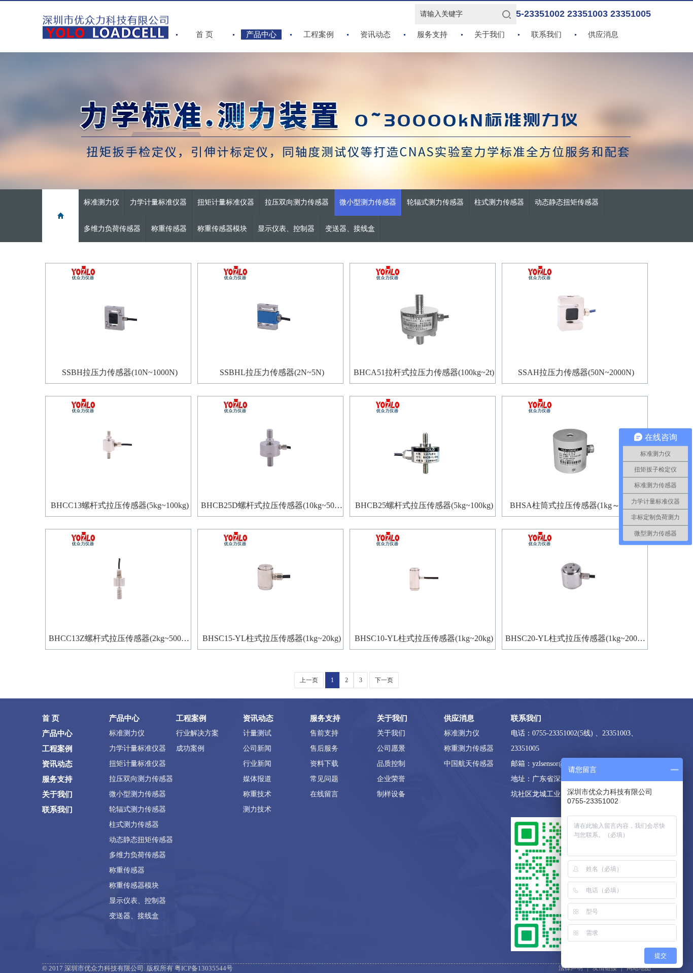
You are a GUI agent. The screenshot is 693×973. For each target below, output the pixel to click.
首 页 (204, 34)
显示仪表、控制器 (286, 228)
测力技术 (257, 809)
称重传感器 (169, 228)
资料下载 (324, 763)
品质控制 (391, 763)
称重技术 (257, 794)
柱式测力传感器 (499, 202)
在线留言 (324, 794)
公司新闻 (257, 748)
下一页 (384, 680)
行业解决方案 (197, 733)
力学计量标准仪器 (158, 202)
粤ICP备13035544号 (204, 968)
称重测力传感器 (469, 748)
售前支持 (324, 733)
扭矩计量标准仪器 (225, 202)
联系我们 (546, 34)
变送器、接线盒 (350, 228)
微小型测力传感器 (367, 202)
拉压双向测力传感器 (297, 202)
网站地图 (639, 967)
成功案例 (190, 748)
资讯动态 (375, 34)
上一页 (309, 680)
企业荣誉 (391, 779)
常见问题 (324, 779)
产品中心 (261, 34)
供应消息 (603, 34)
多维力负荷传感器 (112, 228)
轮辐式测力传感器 (435, 202)
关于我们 (489, 34)
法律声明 (571, 967)
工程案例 (318, 34)
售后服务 (324, 748)
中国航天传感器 (469, 763)
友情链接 (605, 967)
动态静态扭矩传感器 (567, 202)
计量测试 (257, 733)
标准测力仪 (101, 202)
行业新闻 (257, 763)
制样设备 (391, 794)
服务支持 (432, 34)
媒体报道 (257, 779)
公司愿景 (391, 748)
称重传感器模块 (222, 228)
